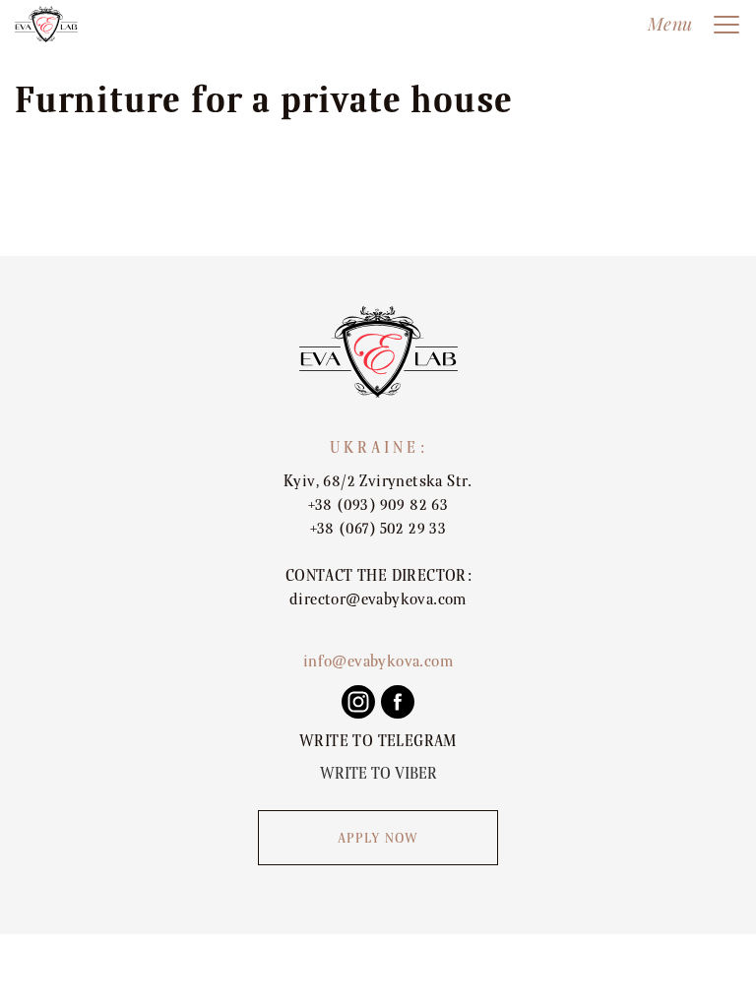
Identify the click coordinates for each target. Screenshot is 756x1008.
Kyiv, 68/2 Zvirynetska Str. (378, 481)
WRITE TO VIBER (378, 774)
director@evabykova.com (378, 599)
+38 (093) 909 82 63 (378, 505)
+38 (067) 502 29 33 (378, 528)
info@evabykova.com (378, 661)
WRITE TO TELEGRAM (378, 741)
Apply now (378, 839)
